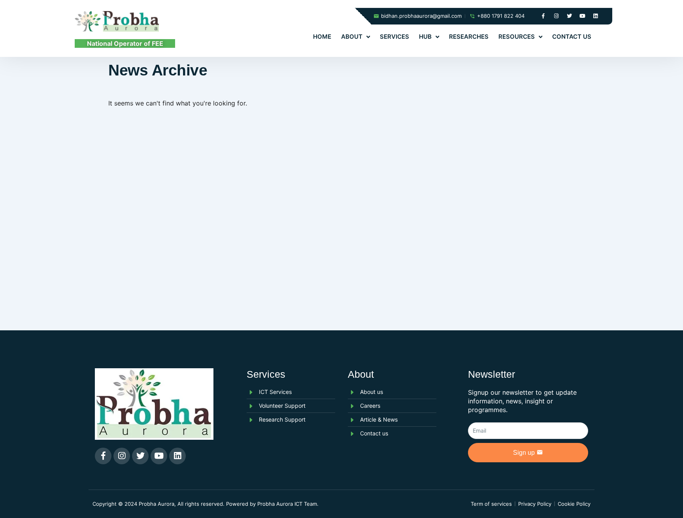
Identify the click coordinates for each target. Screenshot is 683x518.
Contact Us (571, 36)
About (351, 36)
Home (322, 36)
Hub (425, 36)
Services (394, 36)
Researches (469, 36)
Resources (516, 36)
